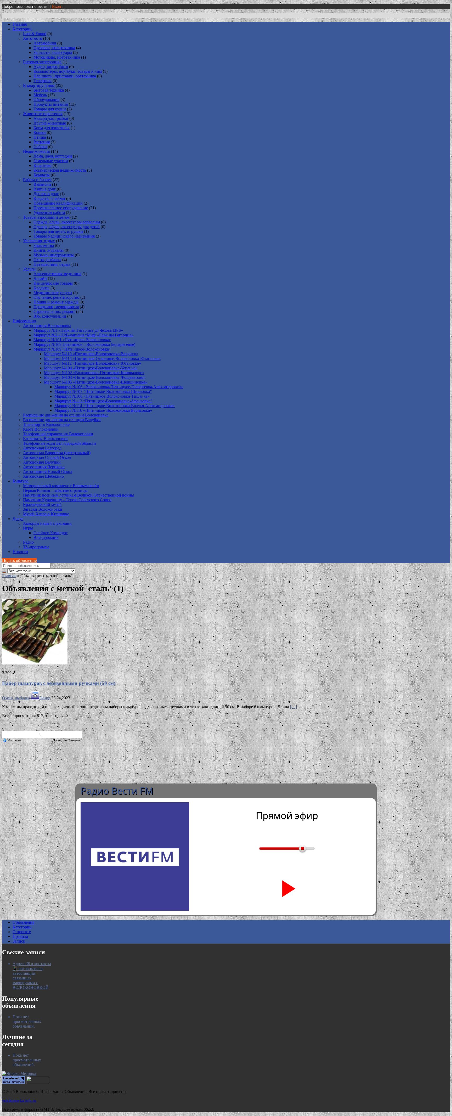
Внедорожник (46, 537)
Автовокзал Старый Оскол (47, 457)
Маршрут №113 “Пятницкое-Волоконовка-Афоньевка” (103, 401)
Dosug (44, 698)
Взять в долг (44, 189)
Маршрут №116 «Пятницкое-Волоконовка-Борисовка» (103, 410)
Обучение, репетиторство (56, 297)
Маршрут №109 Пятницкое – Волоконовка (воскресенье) (84, 344)
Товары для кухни (49, 109)
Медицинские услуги (52, 292)
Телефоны (42, 80)
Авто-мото (32, 38)
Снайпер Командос (50, 533)
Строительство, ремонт (54, 311)
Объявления (23, 922)
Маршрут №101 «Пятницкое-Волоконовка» (72, 339)
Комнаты (41, 175)
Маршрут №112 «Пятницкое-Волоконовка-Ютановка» (92, 363)
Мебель (40, 95)
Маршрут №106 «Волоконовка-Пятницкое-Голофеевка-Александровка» (118, 387)
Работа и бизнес (37, 179)
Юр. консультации (49, 316)
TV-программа (36, 547)
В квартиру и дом (39, 85)
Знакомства (43, 245)
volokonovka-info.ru (19, 1100)
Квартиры (42, 165)
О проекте (22, 931)
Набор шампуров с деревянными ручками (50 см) (58, 683)
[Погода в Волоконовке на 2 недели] (67, 740)
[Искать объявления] (4, 572)
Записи (19, 941)
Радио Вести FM (117, 791)
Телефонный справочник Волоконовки (58, 434)
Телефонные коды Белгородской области (59, 443)
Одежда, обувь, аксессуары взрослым (66, 222)
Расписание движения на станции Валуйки (62, 420)
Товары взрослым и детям (46, 217)
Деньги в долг (46, 193)
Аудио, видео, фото (50, 66)
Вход (56, 6)
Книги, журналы (48, 250)
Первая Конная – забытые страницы (55, 490)
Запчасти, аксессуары (52, 52)
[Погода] (11, 740)
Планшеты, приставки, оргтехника (64, 76)
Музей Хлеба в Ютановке (46, 514)
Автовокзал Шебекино (43, 476)
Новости (20, 551)
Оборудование (46, 99)
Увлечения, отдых (39, 241)
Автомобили (44, 43)
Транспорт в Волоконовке (46, 424)
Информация (24, 321)
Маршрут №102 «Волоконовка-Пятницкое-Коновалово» (94, 372)
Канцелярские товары (53, 283)
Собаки (40, 146)
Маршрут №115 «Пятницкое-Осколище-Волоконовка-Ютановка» (102, 358)
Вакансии (42, 184)
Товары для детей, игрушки (58, 231)
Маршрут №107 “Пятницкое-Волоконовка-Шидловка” (103, 391)
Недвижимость (36, 151)
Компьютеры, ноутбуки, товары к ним (67, 71)
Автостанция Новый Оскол (47, 471)
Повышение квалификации (58, 203)
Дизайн (40, 278)
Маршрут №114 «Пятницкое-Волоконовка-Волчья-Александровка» (114, 405)
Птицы (39, 137)
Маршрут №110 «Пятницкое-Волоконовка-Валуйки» (91, 354)
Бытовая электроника (42, 62)
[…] (293, 706)
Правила (20, 936)
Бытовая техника (48, 90)
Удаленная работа (49, 212)
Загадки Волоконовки (42, 509)
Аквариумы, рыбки (50, 118)
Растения (41, 142)
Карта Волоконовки (41, 429)
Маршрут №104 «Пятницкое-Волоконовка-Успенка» (91, 368)
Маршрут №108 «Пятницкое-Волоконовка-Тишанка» (102, 396)
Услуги (29, 269)
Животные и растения (43, 113)
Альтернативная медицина (57, 274)
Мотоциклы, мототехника (56, 57)
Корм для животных (51, 128)
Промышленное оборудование (60, 208)
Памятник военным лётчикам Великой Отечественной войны (78, 495)
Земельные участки (50, 161)
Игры (28, 528)
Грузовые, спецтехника (54, 48)
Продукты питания (50, 104)
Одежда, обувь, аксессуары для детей (66, 226)
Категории (22, 29)
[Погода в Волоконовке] (42, 736)
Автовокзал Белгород (42, 448)
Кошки (39, 132)
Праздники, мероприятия (56, 307)
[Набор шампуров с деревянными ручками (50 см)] (34, 663)
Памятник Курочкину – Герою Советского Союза (67, 500)
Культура (21, 481)
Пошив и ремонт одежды (55, 302)
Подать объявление (19, 560)
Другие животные (49, 123)
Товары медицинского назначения (64, 236)
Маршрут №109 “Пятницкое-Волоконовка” (72, 349)
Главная (20, 24)
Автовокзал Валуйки (42, 462)
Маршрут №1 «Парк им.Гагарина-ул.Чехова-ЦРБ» (78, 330)
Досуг (18, 518)
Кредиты (41, 288)
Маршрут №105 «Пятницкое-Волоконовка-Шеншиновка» (95, 382)
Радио (28, 542)
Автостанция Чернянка (44, 467)
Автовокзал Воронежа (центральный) (57, 452)
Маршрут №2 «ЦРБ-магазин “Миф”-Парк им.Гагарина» (83, 335)
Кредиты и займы (49, 198)
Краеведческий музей (42, 504)
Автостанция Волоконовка (47, 325)
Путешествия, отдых (51, 264)
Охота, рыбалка (47, 259)
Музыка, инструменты (53, 255)
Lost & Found (34, 33)
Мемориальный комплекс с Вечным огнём (61, 485)
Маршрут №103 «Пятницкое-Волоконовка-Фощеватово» (94, 377)
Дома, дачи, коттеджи (52, 156)
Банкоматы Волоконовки (45, 438)
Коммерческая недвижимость (59, 170)
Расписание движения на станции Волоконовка (66, 415)
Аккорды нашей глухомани (47, 523)
